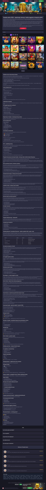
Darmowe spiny (28, 475)
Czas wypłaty (29, 476)
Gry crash (26, 477)
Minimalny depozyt (35, 476)
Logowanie (35, 475)
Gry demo (20, 477)
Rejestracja (38, 475)
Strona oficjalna (15, 476)
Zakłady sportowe (5, 478)
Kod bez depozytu (22, 475)
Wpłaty (18, 476)
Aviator (29, 477)
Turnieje (41, 477)
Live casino (8, 477)
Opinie (9, 478)
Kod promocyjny (17, 475)
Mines (38, 477)
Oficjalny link (10, 476)
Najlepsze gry (12, 477)
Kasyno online (5, 475)
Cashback (31, 475)
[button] (0, 7)
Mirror (7, 476)
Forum (15, 478)
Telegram (18, 478)
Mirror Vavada (23, 28)
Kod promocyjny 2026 (39, 478)
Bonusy (9, 475)
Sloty (39, 476)
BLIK (32, 476)
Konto (41, 475)
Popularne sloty (16, 477)
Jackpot (23, 477)
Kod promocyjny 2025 (33, 478)
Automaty (4, 477)
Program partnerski (22, 478)
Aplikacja (4, 476)
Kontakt (27, 478)
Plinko (32, 477)
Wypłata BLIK (25, 476)
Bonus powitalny (12, 475)
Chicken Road (35, 477)
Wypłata (21, 476)
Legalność (12, 478)
